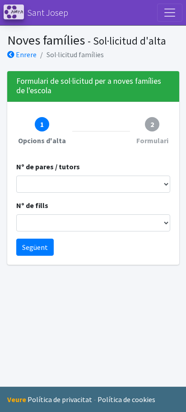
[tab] (42, 131)
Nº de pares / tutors (48, 166)
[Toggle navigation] (169, 13)
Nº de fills (32, 205)
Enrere (25, 54)
